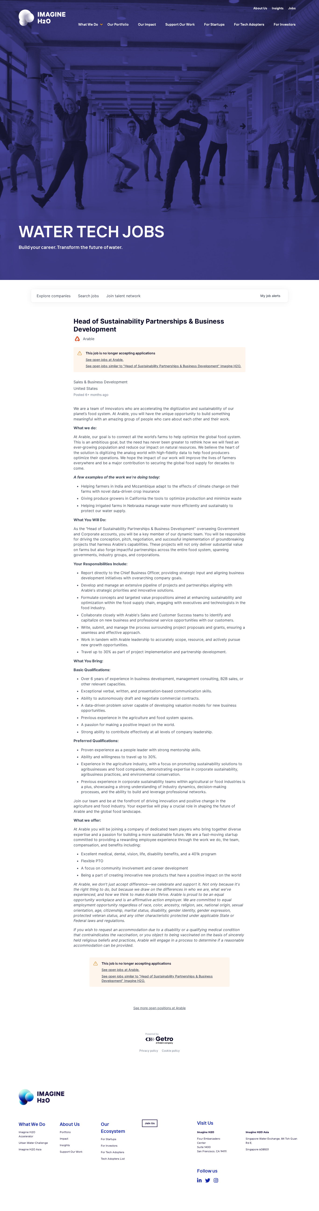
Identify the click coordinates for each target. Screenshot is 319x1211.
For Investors (285, 24)
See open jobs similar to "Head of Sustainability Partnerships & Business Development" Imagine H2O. (163, 366)
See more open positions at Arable (159, 1008)
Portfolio (65, 1132)
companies (54, 295)
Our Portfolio (118, 24)
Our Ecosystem (113, 1127)
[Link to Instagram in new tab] (216, 1180)
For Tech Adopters (249, 24)
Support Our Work (180, 24)
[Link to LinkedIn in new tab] (199, 1180)
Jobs (292, 8)
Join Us (150, 1123)
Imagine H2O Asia (30, 1149)
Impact (64, 1138)
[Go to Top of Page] (41, 1104)
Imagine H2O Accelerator (27, 1134)
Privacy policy (148, 1050)
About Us (260, 8)
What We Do (88, 24)
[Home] (42, 18)
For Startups (214, 24)
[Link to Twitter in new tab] (207, 1180)
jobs (88, 295)
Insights (278, 8)
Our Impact (147, 24)
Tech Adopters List (113, 1158)
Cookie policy (171, 1050)
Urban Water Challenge (33, 1143)
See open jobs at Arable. (105, 360)
